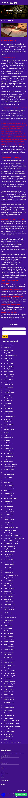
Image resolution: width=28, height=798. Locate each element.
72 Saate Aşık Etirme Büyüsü (12, 721)
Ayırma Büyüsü (8, 657)
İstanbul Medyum (9, 511)
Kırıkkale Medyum (9, 474)
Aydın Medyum (8, 662)
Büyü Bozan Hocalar (10, 617)
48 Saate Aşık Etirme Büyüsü (12, 723)
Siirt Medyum (7, 390)
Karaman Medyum (9, 493)
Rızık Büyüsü (7, 403)
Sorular (3, 771)
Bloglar (2, 775)
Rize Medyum (8, 406)
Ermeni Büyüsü (8, 570)
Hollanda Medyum (9, 519)
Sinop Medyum (8, 387)
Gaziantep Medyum (9, 551)
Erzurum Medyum (9, 564)
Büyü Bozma (7, 612)
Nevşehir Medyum (9, 429)
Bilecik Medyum (8, 633)
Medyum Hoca (8, 443)
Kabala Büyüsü (8, 501)
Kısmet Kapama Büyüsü (10, 464)
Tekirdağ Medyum (9, 369)
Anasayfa (10, 13)
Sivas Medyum (8, 382)
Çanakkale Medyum (9, 604)
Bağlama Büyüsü (8, 652)
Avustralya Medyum (9, 665)
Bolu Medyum (8, 625)
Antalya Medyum (9, 691)
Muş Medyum (8, 432)
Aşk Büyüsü (7, 668)
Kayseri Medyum (9, 485)
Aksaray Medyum (9, 705)
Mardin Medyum (8, 448)
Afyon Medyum (8, 713)
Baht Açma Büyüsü (9, 649)
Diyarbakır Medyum (9, 588)
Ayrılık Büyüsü (8, 654)
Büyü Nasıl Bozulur (9, 607)
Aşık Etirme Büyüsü (9, 673)
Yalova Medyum (8, 345)
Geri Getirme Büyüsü (9, 546)
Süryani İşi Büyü (8, 376)
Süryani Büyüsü (8, 379)
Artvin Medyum (8, 686)
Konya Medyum (8, 459)
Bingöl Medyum (8, 631)
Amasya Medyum (9, 699)
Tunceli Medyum (8, 363)
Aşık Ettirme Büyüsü (9, 670)
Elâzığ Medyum (8, 580)
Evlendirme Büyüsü (9, 559)
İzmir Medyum (8, 504)
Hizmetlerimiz (4, 773)
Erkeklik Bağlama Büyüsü (11, 575)
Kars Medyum (8, 490)
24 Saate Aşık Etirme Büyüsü (12, 726)
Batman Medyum (9, 641)
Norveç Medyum (9, 424)
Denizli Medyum (8, 591)
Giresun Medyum (9, 533)
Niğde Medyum (8, 427)
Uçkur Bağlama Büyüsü (10, 355)
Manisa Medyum (8, 451)
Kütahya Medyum (9, 456)
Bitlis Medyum (8, 628)
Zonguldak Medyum (9, 353)
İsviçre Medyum (8, 506)
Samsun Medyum (9, 395)
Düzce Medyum (8, 586)
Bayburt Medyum (9, 639)
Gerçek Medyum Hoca (10, 549)
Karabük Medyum (9, 496)
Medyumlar (7, 440)
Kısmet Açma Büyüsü (10, 466)
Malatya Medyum (9, 453)
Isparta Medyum (8, 514)
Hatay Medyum (8, 522)
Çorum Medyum (8, 596)
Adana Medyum (8, 718)
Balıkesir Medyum (9, 646)
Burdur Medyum (8, 623)
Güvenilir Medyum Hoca (11, 527)
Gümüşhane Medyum (10, 530)
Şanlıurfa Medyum (9, 392)
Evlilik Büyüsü (8, 556)
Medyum (6, 445)
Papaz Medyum (8, 411)
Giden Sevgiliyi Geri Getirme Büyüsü (14, 538)
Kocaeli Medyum (8, 461)
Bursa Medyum (8, 620)
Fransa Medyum (8, 554)
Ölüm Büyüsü (7, 421)
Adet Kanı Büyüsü (9, 715)
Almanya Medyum (9, 702)
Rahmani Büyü (8, 408)
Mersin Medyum (8, 437)
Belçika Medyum (8, 636)
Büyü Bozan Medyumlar (11, 615)
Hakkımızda (4, 769)
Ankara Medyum (8, 694)
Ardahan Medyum (9, 689)
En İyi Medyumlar (9, 578)
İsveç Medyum (8, 509)
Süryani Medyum (9, 366)
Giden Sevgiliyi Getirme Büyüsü (12, 535)
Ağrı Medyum (8, 710)
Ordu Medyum (8, 419)
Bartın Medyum (8, 644)
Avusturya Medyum (9, 660)
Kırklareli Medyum (9, 472)
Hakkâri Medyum (9, 525)
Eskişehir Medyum (9, 562)
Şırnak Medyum (8, 384)
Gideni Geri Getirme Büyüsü (11, 543)
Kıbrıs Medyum (8, 482)
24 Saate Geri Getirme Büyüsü (12, 742)
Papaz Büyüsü (8, 414)
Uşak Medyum (8, 358)
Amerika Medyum (9, 697)
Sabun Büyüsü (8, 400)
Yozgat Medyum (8, 350)
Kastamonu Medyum (10, 488)
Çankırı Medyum (8, 599)
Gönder (5, 336)
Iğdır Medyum (8, 517)
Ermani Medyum (8, 572)
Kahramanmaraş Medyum (11, 498)
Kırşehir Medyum (9, 469)
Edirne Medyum (8, 583)
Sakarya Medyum (9, 398)
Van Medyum (7, 361)
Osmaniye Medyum (9, 416)
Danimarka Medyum (9, 594)
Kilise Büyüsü (7, 480)
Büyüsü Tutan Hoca (9, 609)
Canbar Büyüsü (8, 601)
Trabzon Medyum (9, 374)
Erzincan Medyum (9, 567)
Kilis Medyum (8, 477)
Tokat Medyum (8, 371)
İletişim (2, 777)
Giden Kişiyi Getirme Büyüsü (12, 541)
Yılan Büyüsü (7, 347)
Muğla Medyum (8, 435)
